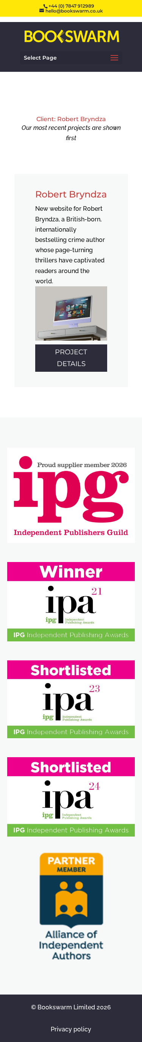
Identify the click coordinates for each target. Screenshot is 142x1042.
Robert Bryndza (71, 194)
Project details (71, 358)
